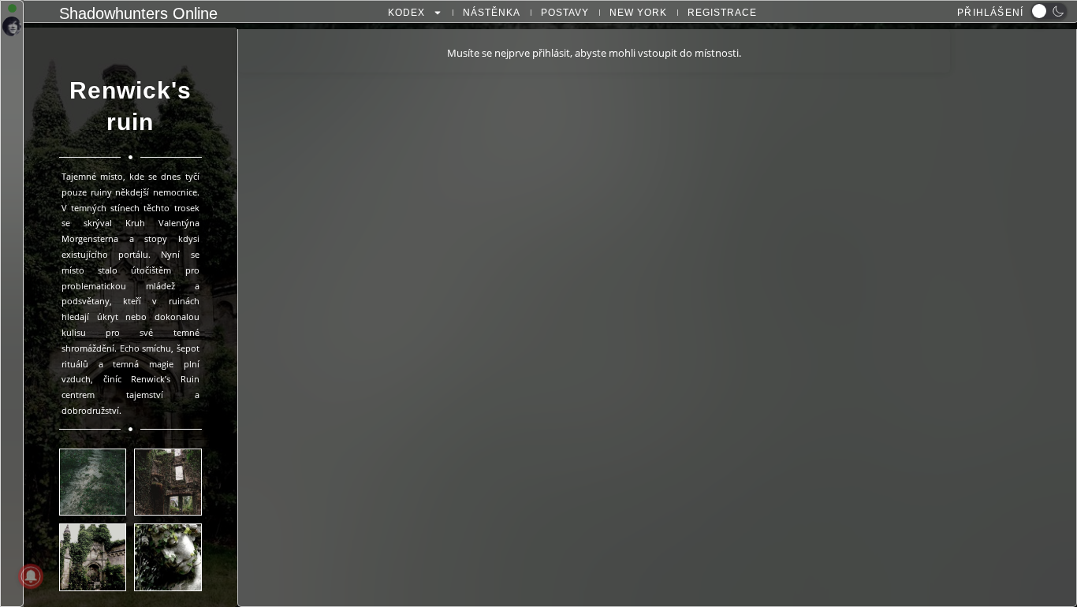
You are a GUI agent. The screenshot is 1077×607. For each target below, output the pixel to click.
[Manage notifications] (30, 576)
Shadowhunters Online (138, 13)
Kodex (406, 12)
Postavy (565, 12)
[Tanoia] (11, 27)
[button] (1049, 11)
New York (638, 12)
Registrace (722, 12)
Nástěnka (491, 12)
